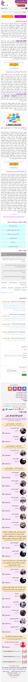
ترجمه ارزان (24, 24)
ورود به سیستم (7, 16)
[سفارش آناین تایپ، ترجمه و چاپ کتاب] (13, 65)
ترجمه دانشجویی (13, 238)
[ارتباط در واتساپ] (3, 433)
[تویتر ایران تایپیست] (23, 412)
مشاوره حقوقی (10, 674)
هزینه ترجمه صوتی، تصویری (13, 230)
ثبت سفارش (20, 16)
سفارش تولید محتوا (17, 674)
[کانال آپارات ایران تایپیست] (19, 412)
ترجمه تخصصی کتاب (13, 246)
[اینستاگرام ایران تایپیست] (25, 412)
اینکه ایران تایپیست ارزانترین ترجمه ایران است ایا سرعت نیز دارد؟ (14, 271)
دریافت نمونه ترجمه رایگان (13, 234)
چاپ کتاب (13, 242)
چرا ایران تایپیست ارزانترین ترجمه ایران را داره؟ (16, 254)
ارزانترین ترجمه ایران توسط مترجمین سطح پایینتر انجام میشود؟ (14, 277)
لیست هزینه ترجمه (13, 226)
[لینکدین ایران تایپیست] (21, 412)
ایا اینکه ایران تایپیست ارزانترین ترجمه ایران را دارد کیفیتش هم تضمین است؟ (15, 266)
